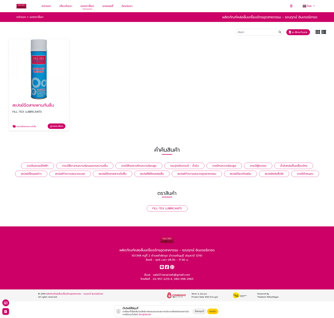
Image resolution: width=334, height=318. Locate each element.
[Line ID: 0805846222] (162, 268)
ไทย (310, 6)
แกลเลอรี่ (107, 6)
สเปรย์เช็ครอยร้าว (31, 174)
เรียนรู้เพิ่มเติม (144, 314)
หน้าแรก (46, 6)
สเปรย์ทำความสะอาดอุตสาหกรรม (196, 174)
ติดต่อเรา (127, 6)
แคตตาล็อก (87, 6)
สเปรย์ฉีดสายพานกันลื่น (112, 174)
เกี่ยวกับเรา (65, 6)
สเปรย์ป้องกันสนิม (240, 174)
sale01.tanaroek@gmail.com (171, 275)
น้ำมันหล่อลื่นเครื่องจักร (293, 166)
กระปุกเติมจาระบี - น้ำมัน (184, 166)
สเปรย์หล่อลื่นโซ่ (274, 174)
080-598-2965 (183, 279)
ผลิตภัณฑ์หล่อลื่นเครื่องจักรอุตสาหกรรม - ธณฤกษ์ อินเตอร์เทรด (74, 293)
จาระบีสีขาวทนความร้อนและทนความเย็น (85, 166)
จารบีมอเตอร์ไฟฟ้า (37, 166)
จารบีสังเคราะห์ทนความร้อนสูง (139, 166)
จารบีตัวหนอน (305, 174)
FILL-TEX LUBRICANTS (167, 208)
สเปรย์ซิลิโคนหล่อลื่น (152, 174)
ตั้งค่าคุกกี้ (199, 311)
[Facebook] (167, 268)
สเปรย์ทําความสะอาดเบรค (70, 174)
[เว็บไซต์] (172, 268)
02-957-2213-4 (162, 279)
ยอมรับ (212, 311)
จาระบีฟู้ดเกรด (258, 166)
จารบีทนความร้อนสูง (224, 166)
